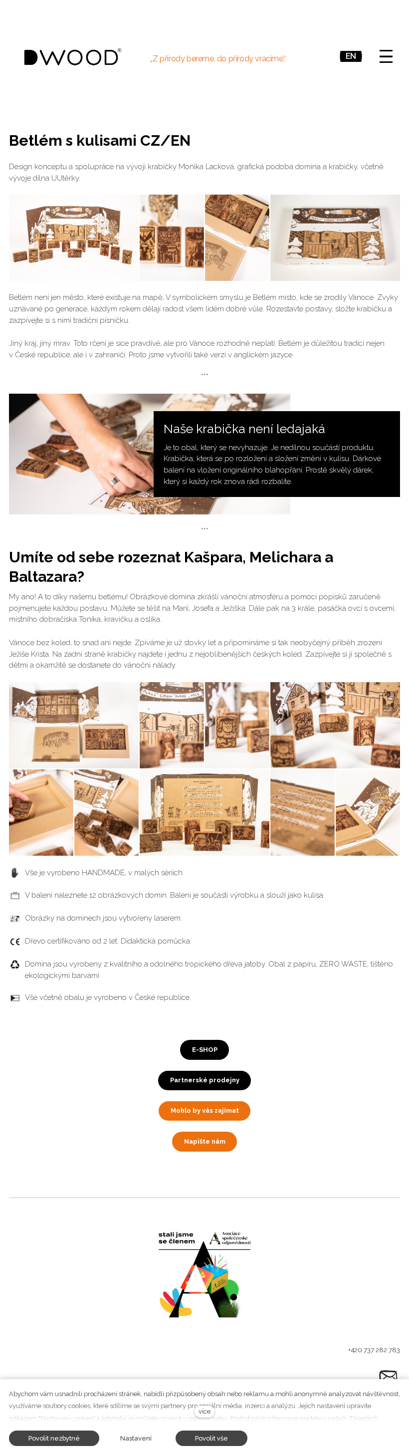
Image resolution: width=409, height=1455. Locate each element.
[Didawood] (72, 56)
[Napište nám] (388, 1377)
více (204, 1411)
